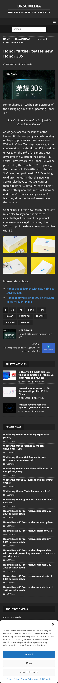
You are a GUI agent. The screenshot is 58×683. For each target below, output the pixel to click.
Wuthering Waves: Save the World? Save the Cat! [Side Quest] (27, 470)
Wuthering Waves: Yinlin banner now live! (26, 491)
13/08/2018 (25, 381)
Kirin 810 (10, 322)
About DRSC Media (42, 679)
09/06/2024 (10, 464)
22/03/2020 (11, 64)
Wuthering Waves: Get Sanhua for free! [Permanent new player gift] (24, 459)
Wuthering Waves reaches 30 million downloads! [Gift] (23, 447)
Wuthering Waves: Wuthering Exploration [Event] (26, 436)
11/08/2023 (10, 526)
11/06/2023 (10, 571)
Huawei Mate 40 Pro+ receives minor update (28, 522)
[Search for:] (29, 29)
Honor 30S (24, 316)
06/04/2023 (10, 594)
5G (12, 310)
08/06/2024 (10, 486)
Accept (29, 654)
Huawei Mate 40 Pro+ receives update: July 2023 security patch (27, 540)
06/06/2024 (10, 495)
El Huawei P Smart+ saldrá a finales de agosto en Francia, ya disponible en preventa (36, 374)
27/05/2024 (10, 506)
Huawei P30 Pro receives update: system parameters (34, 406)
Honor (9, 316)
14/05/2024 (10, 517)
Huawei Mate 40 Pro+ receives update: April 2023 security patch (27, 577)
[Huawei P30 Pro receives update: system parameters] (9, 408)
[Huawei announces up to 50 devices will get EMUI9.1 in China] (9, 392)
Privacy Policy (13, 679)
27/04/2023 (10, 582)
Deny (29, 663)
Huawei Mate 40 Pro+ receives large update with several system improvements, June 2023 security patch (29, 553)
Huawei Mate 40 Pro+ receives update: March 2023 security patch (28, 589)
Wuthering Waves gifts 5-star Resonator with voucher (28, 501)
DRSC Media (26, 64)
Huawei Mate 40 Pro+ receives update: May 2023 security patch (27, 566)
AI (21, 310)
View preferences (29, 672)
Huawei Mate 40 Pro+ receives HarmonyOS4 (27, 530)
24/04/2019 (25, 398)
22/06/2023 (10, 560)
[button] (53, 624)
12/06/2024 (10, 441)
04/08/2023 (10, 545)
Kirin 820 (25, 322)
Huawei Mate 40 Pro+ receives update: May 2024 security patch (27, 512)
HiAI (42, 310)
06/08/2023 (10, 534)
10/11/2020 (25, 411)
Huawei (40, 316)
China (31, 310)
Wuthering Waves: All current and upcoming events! (28, 481)
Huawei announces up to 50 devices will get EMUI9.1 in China (34, 391)
